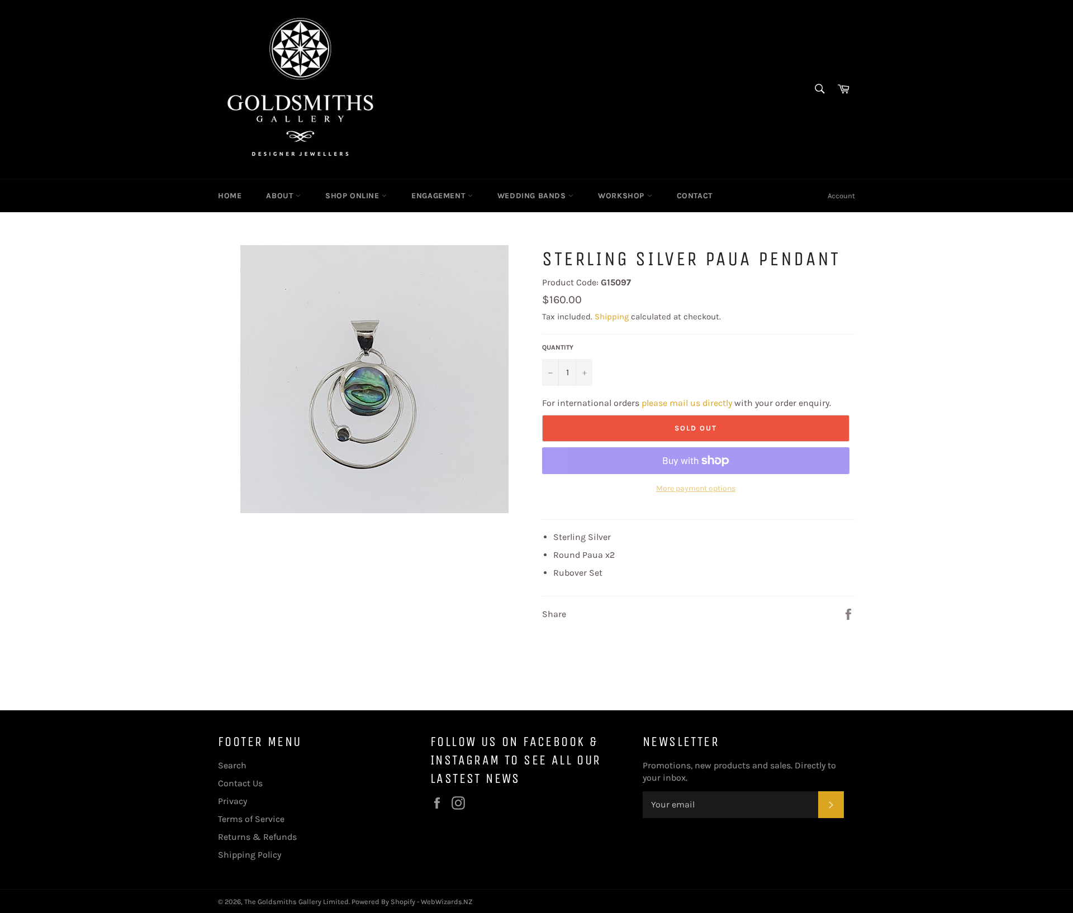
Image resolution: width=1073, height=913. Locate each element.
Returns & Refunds (257, 836)
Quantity (557, 347)
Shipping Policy (249, 854)
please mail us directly (687, 403)
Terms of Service (251, 819)
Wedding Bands (532, 195)
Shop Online (353, 195)
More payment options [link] (695, 488)
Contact (695, 195)
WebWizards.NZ (447, 901)
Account (841, 196)
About (281, 195)
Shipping (612, 317)
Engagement (439, 195)
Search (232, 765)
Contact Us (240, 783)
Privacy (232, 801)
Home (229, 195)
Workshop (622, 195)
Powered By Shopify (383, 901)
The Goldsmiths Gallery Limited (296, 901)
